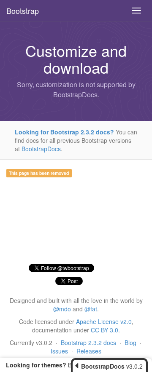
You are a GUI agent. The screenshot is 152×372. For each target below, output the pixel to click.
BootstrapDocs (41, 149)
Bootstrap (22, 10)
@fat (90, 309)
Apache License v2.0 (104, 321)
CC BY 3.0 (104, 330)
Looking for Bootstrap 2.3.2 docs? (64, 132)
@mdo (62, 309)
